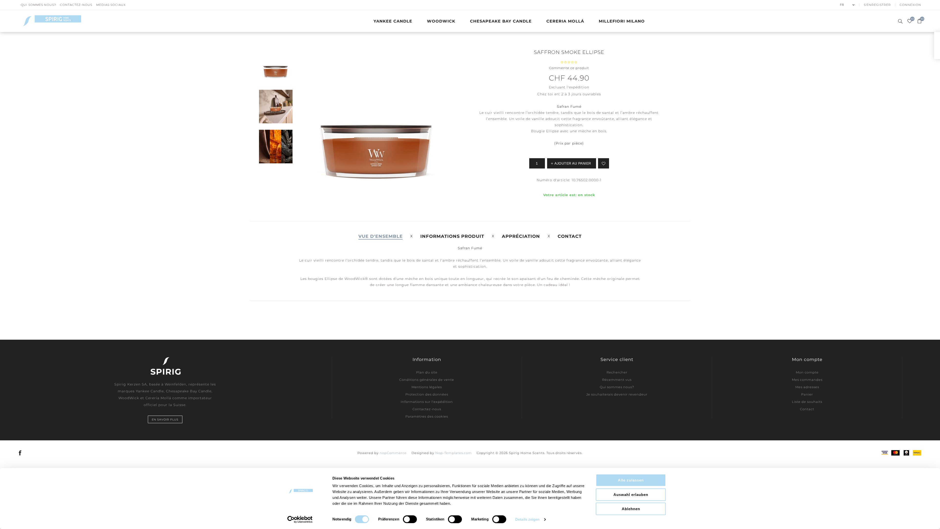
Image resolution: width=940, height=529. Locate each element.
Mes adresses (807, 387)
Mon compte (807, 372)
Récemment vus (617, 380)
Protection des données (426, 394)
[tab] (380, 236)
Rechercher (617, 372)
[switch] (410, 519)
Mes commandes (807, 380)
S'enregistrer (877, 5)
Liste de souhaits (807, 402)
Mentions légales (426, 387)
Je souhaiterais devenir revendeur (616, 394)
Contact (570, 236)
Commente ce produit (569, 68)
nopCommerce (393, 453)
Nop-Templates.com (453, 453)
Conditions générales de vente (426, 380)
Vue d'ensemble (380, 236)
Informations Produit (452, 236)
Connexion (910, 5)
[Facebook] (20, 453)
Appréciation (521, 236)
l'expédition (578, 87)
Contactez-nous (76, 5)
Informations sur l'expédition (427, 402)
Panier (807, 394)
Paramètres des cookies (426, 416)
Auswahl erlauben (630, 495)
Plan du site (426, 372)
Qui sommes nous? (38, 5)
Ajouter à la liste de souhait (603, 163)
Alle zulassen (631, 480)
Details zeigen (527, 519)
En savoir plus (165, 419)
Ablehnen (631, 509)
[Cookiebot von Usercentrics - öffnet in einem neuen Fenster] (300, 519)
